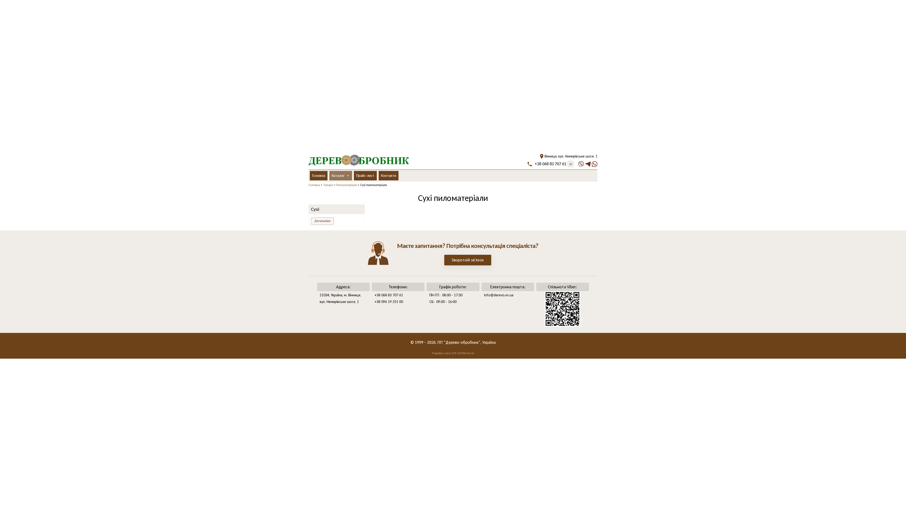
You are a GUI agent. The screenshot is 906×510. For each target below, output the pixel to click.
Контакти (388, 175)
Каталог (338, 175)
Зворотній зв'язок (468, 260)
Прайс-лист (365, 175)
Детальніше (323, 221)
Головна (318, 175)
